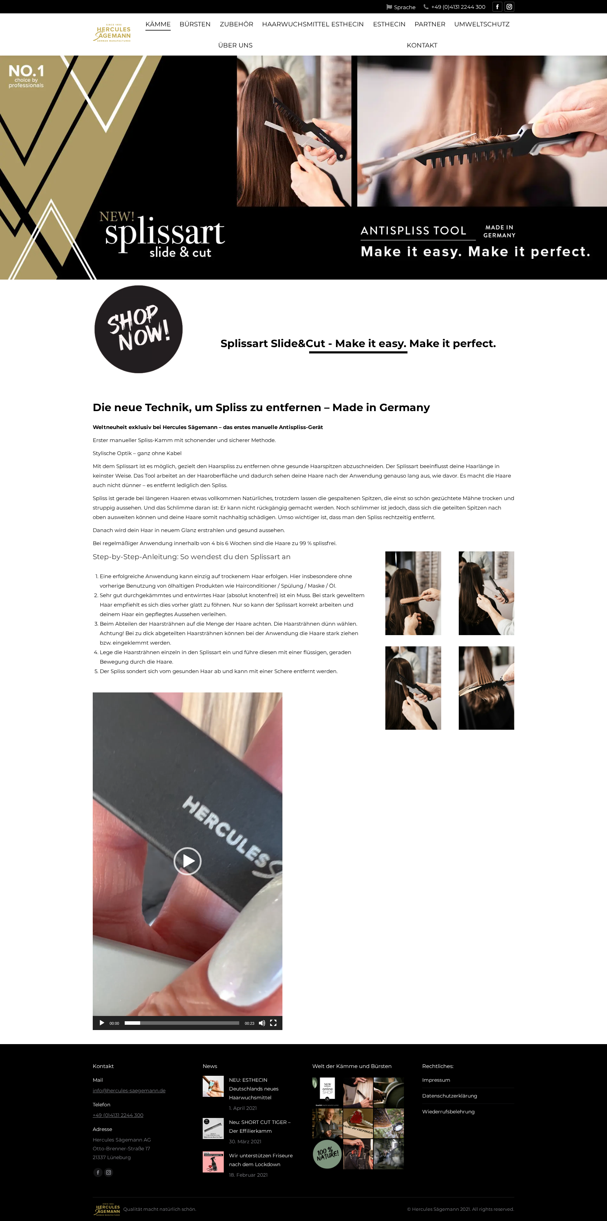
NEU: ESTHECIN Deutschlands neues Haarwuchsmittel (254, 1089)
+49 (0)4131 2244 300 (458, 7)
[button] (188, 861)
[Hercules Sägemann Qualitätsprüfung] (327, 1123)
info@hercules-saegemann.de (129, 1090)
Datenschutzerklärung (449, 1096)
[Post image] (213, 1086)
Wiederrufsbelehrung (448, 1111)
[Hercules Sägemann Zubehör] (358, 1154)
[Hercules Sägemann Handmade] (389, 1093)
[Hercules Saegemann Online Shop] (327, 1093)
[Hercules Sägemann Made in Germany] (358, 1123)
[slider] (182, 1023)
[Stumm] (262, 1023)
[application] (187, 861)
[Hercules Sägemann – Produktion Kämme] (389, 1154)
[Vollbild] (273, 1023)
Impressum (436, 1080)
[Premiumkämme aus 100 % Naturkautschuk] (327, 1154)
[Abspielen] (101, 1023)
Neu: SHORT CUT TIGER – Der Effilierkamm (260, 1126)
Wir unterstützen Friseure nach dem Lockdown (261, 1160)
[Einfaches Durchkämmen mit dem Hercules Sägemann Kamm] (358, 1093)
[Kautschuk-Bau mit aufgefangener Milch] (389, 1123)
